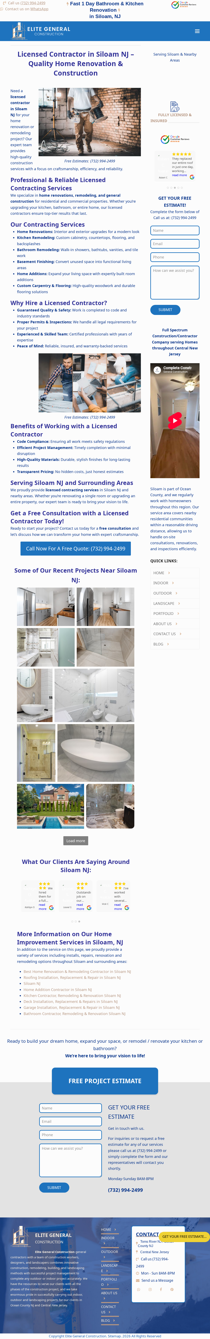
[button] (197, 31)
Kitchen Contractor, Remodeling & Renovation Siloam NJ (72, 995)
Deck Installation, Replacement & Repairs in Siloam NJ (71, 1001)
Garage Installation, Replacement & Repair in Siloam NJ (72, 1007)
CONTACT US (165, 633)
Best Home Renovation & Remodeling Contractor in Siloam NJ (77, 971)
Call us (26, 2)
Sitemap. (115, 1336)
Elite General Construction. (86, 1336)
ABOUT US (163, 623)
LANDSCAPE (164, 603)
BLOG (158, 644)
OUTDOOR (163, 593)
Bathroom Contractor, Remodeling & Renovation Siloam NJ (75, 1013)
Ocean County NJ (22, 1305)
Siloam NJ (32, 983)
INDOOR (161, 582)
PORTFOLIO (164, 613)
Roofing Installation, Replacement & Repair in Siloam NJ (72, 977)
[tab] (105, 10)
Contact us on (26, 8)
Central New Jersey (54, 1305)
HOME (159, 572)
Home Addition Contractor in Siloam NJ (58, 989)
